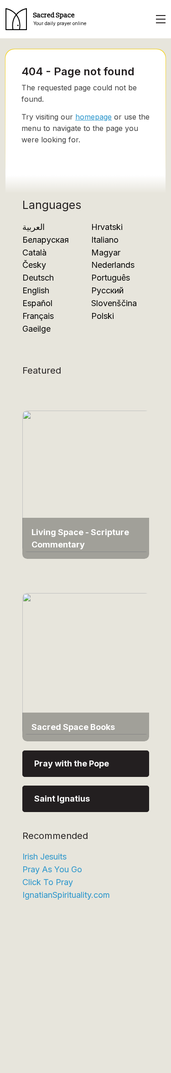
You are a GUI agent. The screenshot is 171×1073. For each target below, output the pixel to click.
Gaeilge (36, 328)
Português (110, 277)
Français (38, 316)
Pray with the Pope (71, 763)
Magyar (105, 252)
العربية (33, 227)
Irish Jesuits (44, 856)
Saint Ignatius (62, 798)
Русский (107, 290)
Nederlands (113, 265)
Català (34, 252)
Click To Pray (47, 882)
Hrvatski (107, 227)
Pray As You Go (52, 869)
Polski (102, 316)
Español (37, 303)
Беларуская (45, 240)
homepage (93, 116)
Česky (34, 265)
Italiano (105, 240)
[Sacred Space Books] (86, 663)
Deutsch (38, 277)
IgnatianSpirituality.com (66, 895)
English (35, 290)
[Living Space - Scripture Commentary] (86, 480)
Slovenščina (114, 303)
